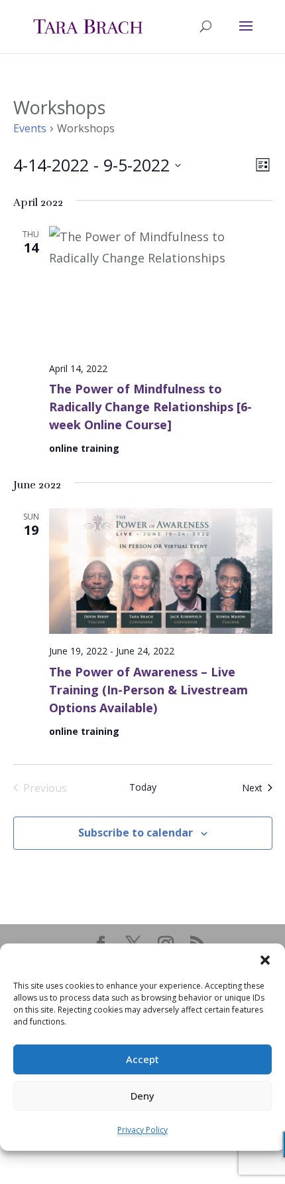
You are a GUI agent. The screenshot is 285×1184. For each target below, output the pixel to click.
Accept (142, 1059)
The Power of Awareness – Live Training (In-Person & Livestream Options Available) (148, 690)
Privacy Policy (142, 1129)
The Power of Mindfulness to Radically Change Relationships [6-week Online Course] (150, 407)
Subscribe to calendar (135, 832)
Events (29, 128)
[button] (265, 960)
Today (142, 787)
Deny (142, 1095)
